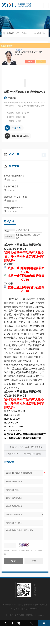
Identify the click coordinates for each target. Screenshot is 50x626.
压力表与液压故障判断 (14, 176)
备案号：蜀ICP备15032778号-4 (26, 609)
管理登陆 (29, 615)
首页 (17, 33)
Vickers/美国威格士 (39, 33)
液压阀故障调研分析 (13, 208)
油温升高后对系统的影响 (15, 197)
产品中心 (25, 33)
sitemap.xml (39, 615)
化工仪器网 (19, 615)
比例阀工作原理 (11, 186)
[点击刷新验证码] (24, 545)
